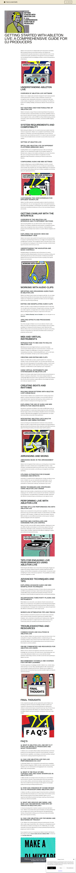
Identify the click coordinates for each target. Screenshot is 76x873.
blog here (23, 316)
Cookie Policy (60, 870)
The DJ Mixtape (11, 2)
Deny (61, 867)
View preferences (70, 867)
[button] (73, 859)
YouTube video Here (27, 835)
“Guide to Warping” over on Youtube (34, 314)
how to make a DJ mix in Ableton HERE (40, 833)
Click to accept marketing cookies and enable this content (38, 860)
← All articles (68, 2)
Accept (51, 867)
